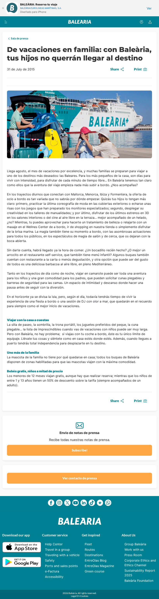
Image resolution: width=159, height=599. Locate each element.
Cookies (84, 596)
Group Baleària (135, 544)
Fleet (88, 544)
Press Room (133, 555)
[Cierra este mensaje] (3, 8)
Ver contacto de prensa (79, 478)
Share (114, 69)
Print (138, 69)
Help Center (54, 544)
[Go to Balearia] (79, 22)
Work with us (133, 549)
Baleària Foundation (138, 581)
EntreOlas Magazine (99, 566)
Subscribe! (79, 450)
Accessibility (54, 577)
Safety (49, 560)
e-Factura (52, 571)
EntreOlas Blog (95, 560)
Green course (94, 571)
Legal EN (75, 596)
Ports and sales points (61, 566)
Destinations (94, 555)
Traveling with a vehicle (62, 555)
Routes (90, 549)
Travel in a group (57, 549)
